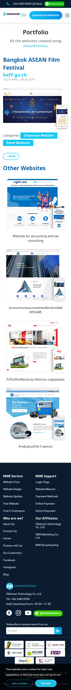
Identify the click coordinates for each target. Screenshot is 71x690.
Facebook (9, 560)
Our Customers (12, 552)
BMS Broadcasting (47, 545)
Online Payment (45, 503)
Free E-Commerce (14, 510)
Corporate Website (39, 135)
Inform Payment (45, 510)
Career (7, 538)
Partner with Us (12, 545)
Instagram (9, 567)
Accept (45, 683)
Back (12, 156)
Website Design (12, 489)
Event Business (18, 143)
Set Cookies (19, 683)
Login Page (42, 482)
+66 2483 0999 (22, 3)
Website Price (11, 482)
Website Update (12, 496)
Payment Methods (47, 496)
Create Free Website (45, 15)
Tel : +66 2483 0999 (18, 599)
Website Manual (45, 489)
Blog (6, 574)
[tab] (19, 476)
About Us (8, 524)
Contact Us (10, 531)
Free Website (11, 503)
